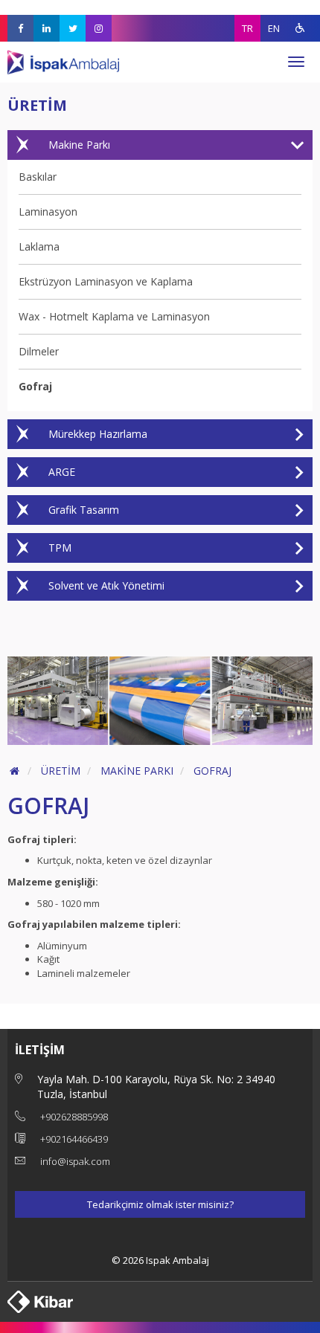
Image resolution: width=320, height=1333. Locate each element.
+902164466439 (74, 1139)
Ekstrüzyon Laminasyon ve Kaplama (106, 281)
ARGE (61, 472)
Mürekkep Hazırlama (97, 434)
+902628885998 (74, 1116)
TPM (59, 547)
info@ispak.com (75, 1161)
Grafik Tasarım (83, 510)
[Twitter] (73, 28)
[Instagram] (99, 28)
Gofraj (35, 386)
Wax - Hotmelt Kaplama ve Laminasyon (114, 316)
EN (274, 28)
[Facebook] (20, 28)
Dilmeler (39, 351)
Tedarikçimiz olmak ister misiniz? (160, 1204)
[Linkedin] (46, 28)
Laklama (39, 246)
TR (247, 28)
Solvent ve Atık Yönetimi (106, 585)
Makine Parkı (79, 145)
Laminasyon (48, 211)
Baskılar (38, 177)
